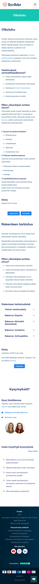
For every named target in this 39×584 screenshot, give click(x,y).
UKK (19, 515)
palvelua (13, 361)
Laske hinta (13, 213)
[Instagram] (19, 551)
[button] (34, 579)
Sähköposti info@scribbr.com (16, 412)
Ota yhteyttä (19, 546)
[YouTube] (13, 551)
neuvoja (4, 120)
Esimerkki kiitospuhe (19, 533)
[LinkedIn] (25, 551)
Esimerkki (26, 213)
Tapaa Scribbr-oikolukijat (19, 523)
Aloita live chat (10, 417)
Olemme (5, 407)
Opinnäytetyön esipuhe (19, 542)
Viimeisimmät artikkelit (19, 527)
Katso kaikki (33, 451)
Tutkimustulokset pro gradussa (19, 531)
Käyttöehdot (19, 576)
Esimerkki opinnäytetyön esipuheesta (19, 539)
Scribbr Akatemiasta (22, 88)
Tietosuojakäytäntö (19, 580)
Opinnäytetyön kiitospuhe (19, 536)
